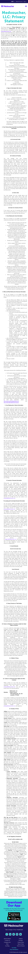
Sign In (25, 1)
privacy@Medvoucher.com (9, 498)
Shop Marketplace (14, 949)
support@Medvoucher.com (11, 539)
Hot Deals (14, 947)
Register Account (19, 1)
